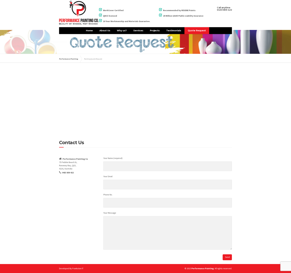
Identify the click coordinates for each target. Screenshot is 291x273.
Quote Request (197, 30)
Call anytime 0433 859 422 (224, 8)
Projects (155, 30)
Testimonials (173, 30)
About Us (104, 30)
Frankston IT (77, 268)
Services (138, 30)
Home (89, 30)
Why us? (122, 30)
